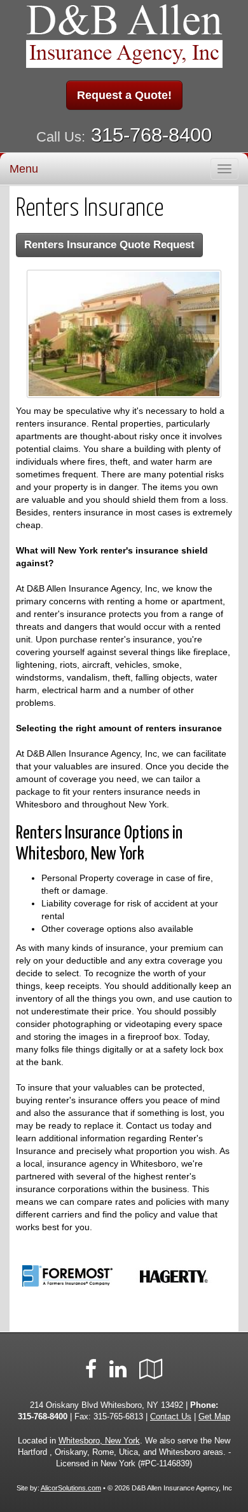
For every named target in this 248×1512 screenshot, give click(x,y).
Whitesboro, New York (99, 1440)
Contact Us (170, 1416)
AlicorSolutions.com (71, 1488)
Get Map (214, 1416)
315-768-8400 (151, 135)
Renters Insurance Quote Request (109, 245)
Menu (24, 168)
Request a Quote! (124, 95)
